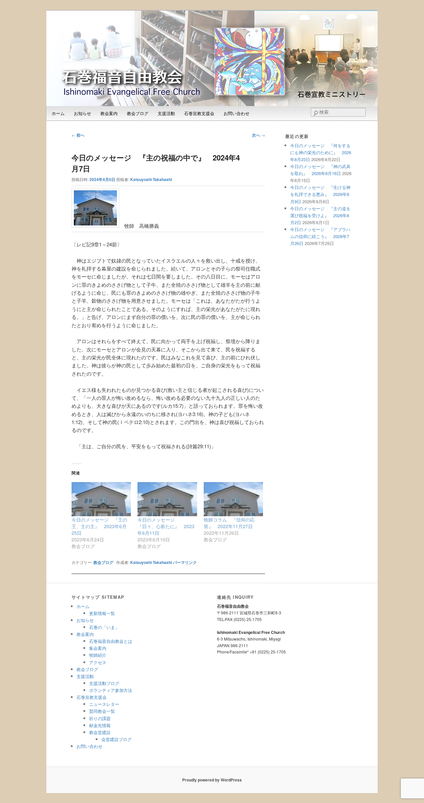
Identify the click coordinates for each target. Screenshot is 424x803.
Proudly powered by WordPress (212, 780)
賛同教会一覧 (102, 711)
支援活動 (166, 113)
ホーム (58, 113)
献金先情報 (100, 725)
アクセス (97, 662)
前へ (78, 135)
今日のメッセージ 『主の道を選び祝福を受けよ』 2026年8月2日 (320, 215)
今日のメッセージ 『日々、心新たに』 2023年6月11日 (165, 526)
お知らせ (82, 113)
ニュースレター (104, 704)
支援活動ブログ (104, 683)
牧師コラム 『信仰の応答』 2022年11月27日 (229, 522)
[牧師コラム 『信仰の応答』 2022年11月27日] (233, 499)
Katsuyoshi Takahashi (151, 179)
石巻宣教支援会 (199, 113)
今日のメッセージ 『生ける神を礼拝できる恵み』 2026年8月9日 (320, 194)
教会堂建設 (100, 732)
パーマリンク (185, 562)
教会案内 (109, 113)
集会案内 (97, 648)
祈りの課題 (100, 718)
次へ (258, 135)
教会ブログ (137, 113)
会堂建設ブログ (116, 739)
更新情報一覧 (102, 613)
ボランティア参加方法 (110, 690)
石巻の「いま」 (104, 627)
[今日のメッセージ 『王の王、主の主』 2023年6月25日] (101, 499)
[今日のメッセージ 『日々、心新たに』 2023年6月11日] (167, 499)
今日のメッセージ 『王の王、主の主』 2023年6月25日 (99, 526)
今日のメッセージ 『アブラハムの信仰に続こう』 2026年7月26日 (320, 236)
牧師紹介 (97, 655)
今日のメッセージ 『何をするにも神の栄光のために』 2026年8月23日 (320, 152)
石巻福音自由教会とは (110, 641)
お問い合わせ (236, 113)
